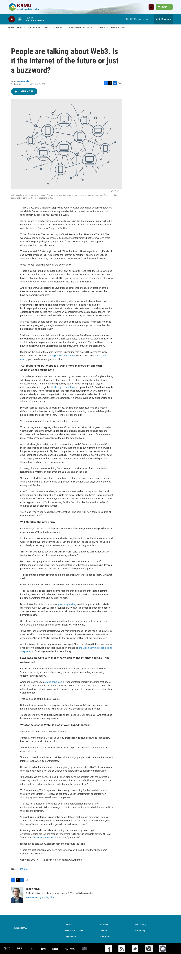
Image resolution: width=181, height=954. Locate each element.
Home (11, 27)
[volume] (19, 19)
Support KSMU (71, 936)
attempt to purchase (64, 387)
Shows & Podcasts (38, 27)
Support (58, 27)
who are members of (45, 837)
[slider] (23, 19)
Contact (68, 925)
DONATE (165, 7)
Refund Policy (140, 925)
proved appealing (67, 604)
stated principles (53, 682)
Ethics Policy (140, 931)
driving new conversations (61, 355)
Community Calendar (80, 27)
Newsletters (118, 27)
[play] (12, 19)
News (20, 27)
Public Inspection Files (74, 931)
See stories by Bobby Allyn (40, 897)
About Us (104, 931)
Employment (105, 936)
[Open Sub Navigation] (24, 27)
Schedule (104, 925)
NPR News (24, 869)
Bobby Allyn (24, 81)
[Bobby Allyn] (17, 895)
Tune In (102, 27)
